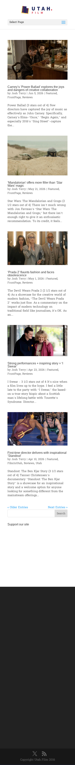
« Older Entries (18, 507)
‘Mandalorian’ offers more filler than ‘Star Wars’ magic (35, 184)
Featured (51, 94)
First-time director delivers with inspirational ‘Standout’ (37, 454)
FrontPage (14, 98)
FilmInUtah (15, 463)
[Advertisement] (38, 552)
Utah (39, 463)
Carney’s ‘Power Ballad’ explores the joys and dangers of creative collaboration (36, 88)
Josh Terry (19, 94)
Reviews (27, 98)
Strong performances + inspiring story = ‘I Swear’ (35, 365)
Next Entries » (58, 507)
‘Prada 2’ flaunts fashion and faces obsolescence (31, 274)
